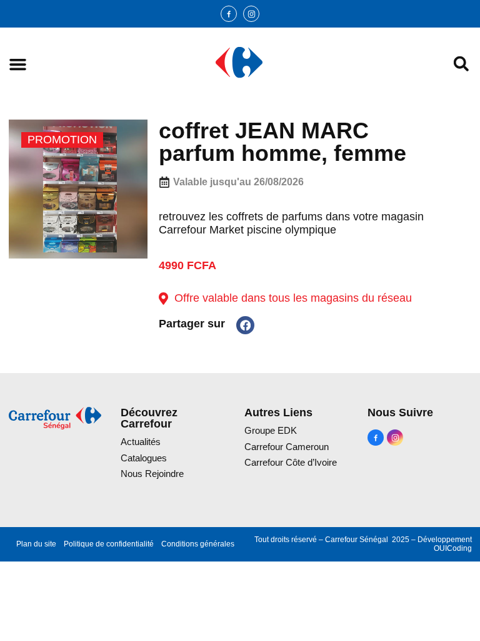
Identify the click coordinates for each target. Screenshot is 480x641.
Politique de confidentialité (109, 544)
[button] (18, 64)
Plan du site (36, 544)
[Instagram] (251, 14)
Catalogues (144, 458)
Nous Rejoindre (152, 473)
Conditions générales (197, 544)
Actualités (141, 441)
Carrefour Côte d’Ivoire (290, 462)
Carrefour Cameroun (286, 446)
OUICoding (453, 548)
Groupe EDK (270, 430)
